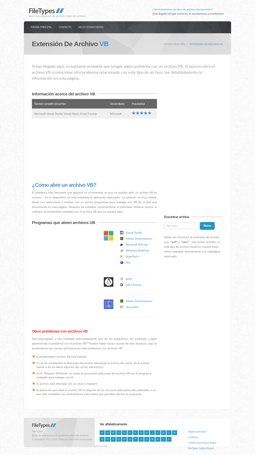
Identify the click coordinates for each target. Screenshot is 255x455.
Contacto (65, 27)
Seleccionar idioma (90, 27)
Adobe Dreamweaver (139, 238)
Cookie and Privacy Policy (202, 442)
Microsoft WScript (137, 244)
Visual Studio (134, 232)
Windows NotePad (137, 250)
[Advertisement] (94, 150)
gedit (129, 278)
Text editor (132, 307)
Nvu (128, 262)
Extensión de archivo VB (206, 44)
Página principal (41, 27)
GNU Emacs (133, 284)
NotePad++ (133, 256)
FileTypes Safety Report (201, 448)
